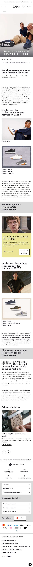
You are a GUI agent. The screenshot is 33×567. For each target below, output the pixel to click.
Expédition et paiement (9, 540)
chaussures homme (17, 89)
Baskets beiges (6, 325)
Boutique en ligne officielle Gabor (8, 472)
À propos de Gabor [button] (9, 511)
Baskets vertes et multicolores (11, 323)
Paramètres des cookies (9, 552)
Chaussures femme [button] (9, 504)
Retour (5, 11)
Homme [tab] (12, 210)
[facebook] (17, 498)
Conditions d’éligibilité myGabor (11, 549)
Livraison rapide (24, 471)
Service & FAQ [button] (8, 488)
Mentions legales (7, 546)
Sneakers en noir (7, 169)
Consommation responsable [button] (12, 492)
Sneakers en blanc (7, 171)
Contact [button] (5, 484)
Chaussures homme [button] (9, 507)
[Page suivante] (8, 452)
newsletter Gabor (24, 2)
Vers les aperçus (7, 444)
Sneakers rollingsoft (8, 173)
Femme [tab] (5, 210)
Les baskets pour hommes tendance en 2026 (18, 62)
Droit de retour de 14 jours (24, 478)
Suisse (21, 518)
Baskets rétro (6, 141)
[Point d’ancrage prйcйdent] (3, 63)
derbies (20, 376)
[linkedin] (20, 498)
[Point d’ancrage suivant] (30, 63)
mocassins (24, 372)
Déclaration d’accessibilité (22, 546)
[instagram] (13, 498)
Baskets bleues (6, 321)
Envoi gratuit (9, 478)
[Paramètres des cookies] (30, 564)
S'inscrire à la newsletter (24, 252)
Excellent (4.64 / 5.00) (18, 464)
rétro (3, 193)
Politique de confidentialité (10, 543)
